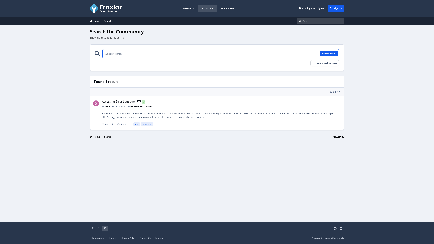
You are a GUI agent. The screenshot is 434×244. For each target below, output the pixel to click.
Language (97, 238)
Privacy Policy (128, 238)
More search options (326, 63)
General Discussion (141, 106)
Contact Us (145, 238)
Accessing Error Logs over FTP (121, 101)
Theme (112, 238)
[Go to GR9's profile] (96, 103)
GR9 (107, 106)
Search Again (329, 53)
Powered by (328, 238)
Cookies (159, 238)
